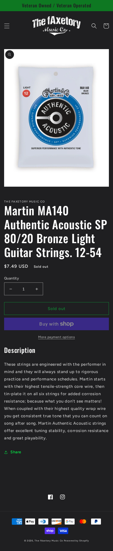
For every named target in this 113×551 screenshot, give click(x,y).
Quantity (11, 278)
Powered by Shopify (76, 540)
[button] (7, 26)
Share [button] (15, 452)
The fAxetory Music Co (49, 540)
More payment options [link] (56, 337)
